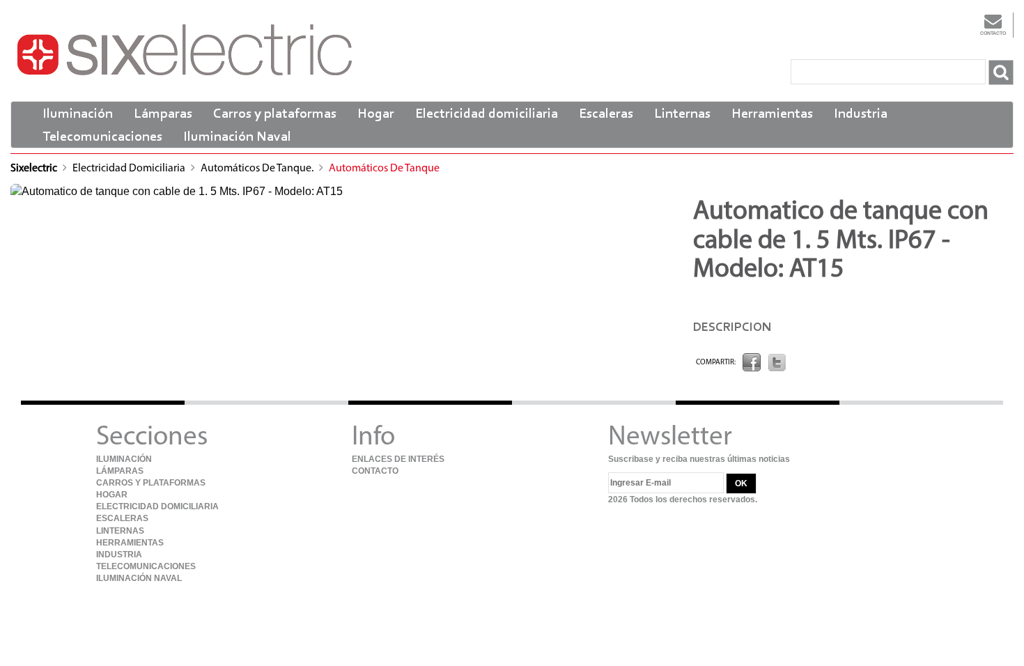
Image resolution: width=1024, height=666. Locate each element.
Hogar (375, 114)
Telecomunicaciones (102, 137)
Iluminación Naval (237, 137)
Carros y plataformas (274, 114)
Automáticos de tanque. (258, 168)
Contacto (993, 33)
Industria (860, 114)
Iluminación (77, 114)
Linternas (682, 114)
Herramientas (772, 114)
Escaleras (606, 114)
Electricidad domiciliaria (486, 114)
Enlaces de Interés (398, 459)
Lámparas (163, 114)
